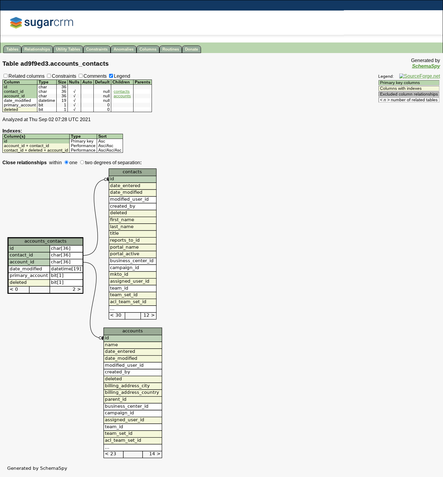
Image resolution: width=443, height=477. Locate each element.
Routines (170, 49)
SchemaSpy (426, 66)
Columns (148, 49)
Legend (122, 76)
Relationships (37, 49)
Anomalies (124, 49)
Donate (191, 49)
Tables (12, 49)
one (73, 162)
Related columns (26, 76)
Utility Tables (68, 49)
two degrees (98, 162)
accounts (122, 96)
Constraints (97, 49)
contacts (122, 91)
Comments (95, 76)
